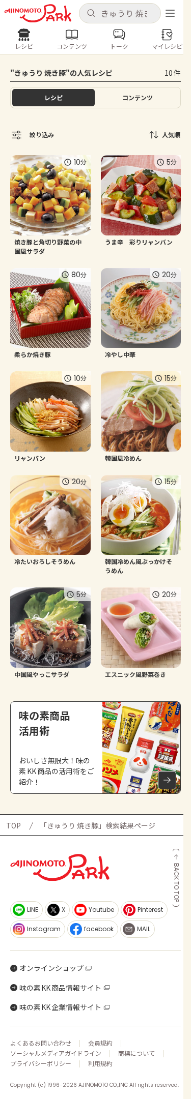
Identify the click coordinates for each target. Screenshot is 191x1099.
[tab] (138, 97)
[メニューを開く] (170, 13)
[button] (120, 13)
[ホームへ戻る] (38, 13)
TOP (13, 825)
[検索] (91, 13)
